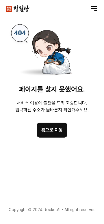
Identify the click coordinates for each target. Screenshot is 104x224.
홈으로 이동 (52, 130)
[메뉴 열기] (94, 9)
